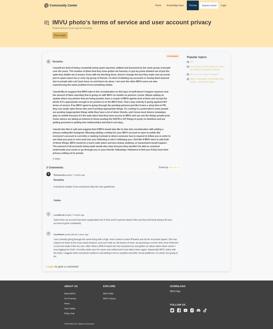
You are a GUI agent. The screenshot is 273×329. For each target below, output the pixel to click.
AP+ (192, 62)
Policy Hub (69, 313)
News (67, 303)
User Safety (69, 308)
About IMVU (70, 293)
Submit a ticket (209, 5)
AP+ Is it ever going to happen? (204, 74)
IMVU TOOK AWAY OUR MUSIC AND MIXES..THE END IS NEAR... (207, 80)
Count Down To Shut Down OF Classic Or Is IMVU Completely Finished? (207, 68)
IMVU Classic (109, 298)
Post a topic (60, 35)
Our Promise (70, 298)
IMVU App (175, 291)
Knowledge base (175, 5)
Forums (193, 5)
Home (158, 5)
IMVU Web (108, 293)
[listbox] (174, 167)
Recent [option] (173, 167)
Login (223, 5)
